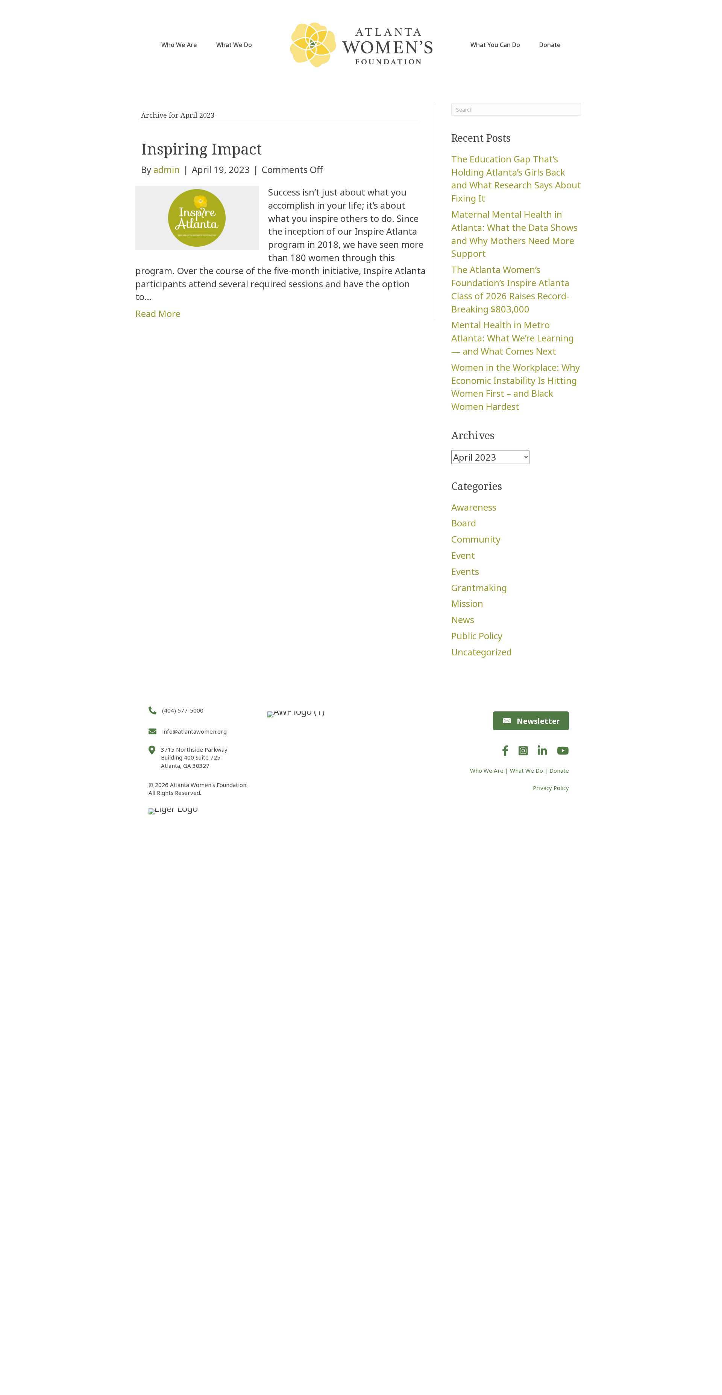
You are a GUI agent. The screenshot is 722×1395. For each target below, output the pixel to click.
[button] (531, 721)
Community (476, 539)
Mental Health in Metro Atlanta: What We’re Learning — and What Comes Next (512, 337)
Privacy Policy (551, 788)
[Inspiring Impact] (197, 217)
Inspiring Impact (201, 148)
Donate (550, 45)
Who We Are (179, 45)
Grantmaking (479, 587)
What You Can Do (495, 45)
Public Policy (476, 635)
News (462, 619)
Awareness (473, 507)
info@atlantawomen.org (194, 731)
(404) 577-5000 (182, 710)
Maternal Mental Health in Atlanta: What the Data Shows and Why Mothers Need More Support (514, 233)
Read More (157, 313)
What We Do (234, 45)
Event (463, 555)
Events (465, 571)
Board (463, 523)
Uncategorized (481, 652)
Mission (467, 603)
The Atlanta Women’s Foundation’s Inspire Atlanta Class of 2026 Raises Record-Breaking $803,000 (510, 289)
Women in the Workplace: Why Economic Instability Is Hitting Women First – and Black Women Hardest (515, 386)
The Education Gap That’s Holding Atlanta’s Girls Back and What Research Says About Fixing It (516, 178)
